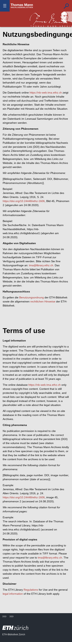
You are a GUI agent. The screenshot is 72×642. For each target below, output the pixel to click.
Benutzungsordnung (31, 297)
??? (21, 6)
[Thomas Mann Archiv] (51, 19)
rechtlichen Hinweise (42, 301)
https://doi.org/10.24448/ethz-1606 (24, 201)
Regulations (31, 589)
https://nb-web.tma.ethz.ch (46, 92)
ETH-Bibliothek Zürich (13, 634)
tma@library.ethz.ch (41, 265)
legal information (13, 593)
